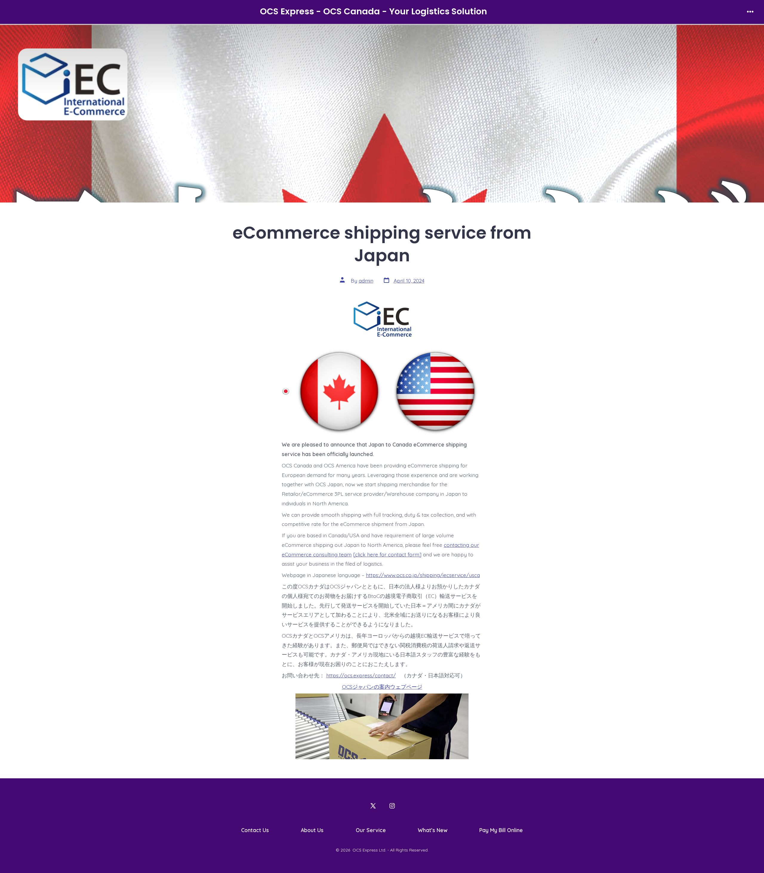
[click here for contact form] (387, 554)
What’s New (432, 830)
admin (366, 280)
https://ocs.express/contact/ (361, 675)
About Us (312, 830)
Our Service (371, 830)
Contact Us (255, 830)
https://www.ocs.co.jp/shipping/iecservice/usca (423, 575)
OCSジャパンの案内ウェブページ (382, 686)
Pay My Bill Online (501, 830)
